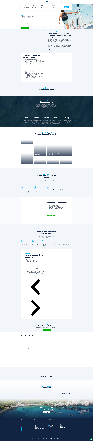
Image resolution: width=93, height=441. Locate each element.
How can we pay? (25, 360)
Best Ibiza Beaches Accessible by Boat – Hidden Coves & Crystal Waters (66, 393)
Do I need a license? (25, 339)
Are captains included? (26, 345)
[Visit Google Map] (21, 428)
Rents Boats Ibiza (36, 438)
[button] (35, 287)
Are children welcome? (26, 357)
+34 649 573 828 (25, 430)
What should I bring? (25, 348)
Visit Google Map (26, 427)
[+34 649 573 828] (21, 430)
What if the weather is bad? (26, 354)
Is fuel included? (25, 342)
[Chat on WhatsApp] (91, 439)
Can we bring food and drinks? (27, 351)
